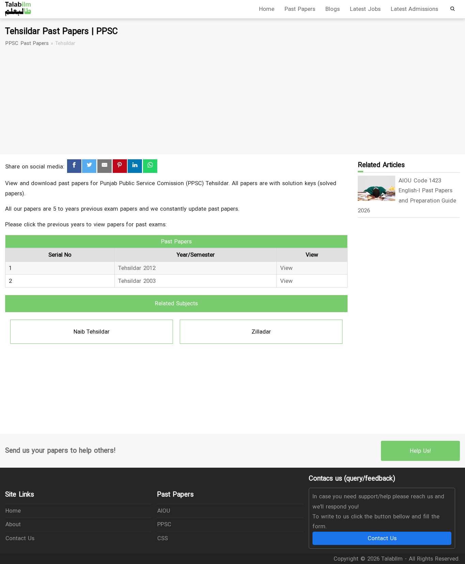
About (13, 524)
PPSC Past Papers (27, 43)
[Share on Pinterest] (120, 166)
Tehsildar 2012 (137, 267)
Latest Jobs (365, 8)
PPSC (164, 524)
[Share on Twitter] (89, 166)
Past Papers (300, 8)
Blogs (332, 8)
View (286, 267)
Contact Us (19, 538)
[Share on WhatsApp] (150, 166)
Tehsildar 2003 (137, 280)
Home (266, 8)
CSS (162, 538)
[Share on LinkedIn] (135, 166)
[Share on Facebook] (74, 166)
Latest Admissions (414, 8)
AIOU (163, 510)
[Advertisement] (232, 100)
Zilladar (261, 331)
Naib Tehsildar (92, 331)
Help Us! (420, 450)
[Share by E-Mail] (104, 166)
